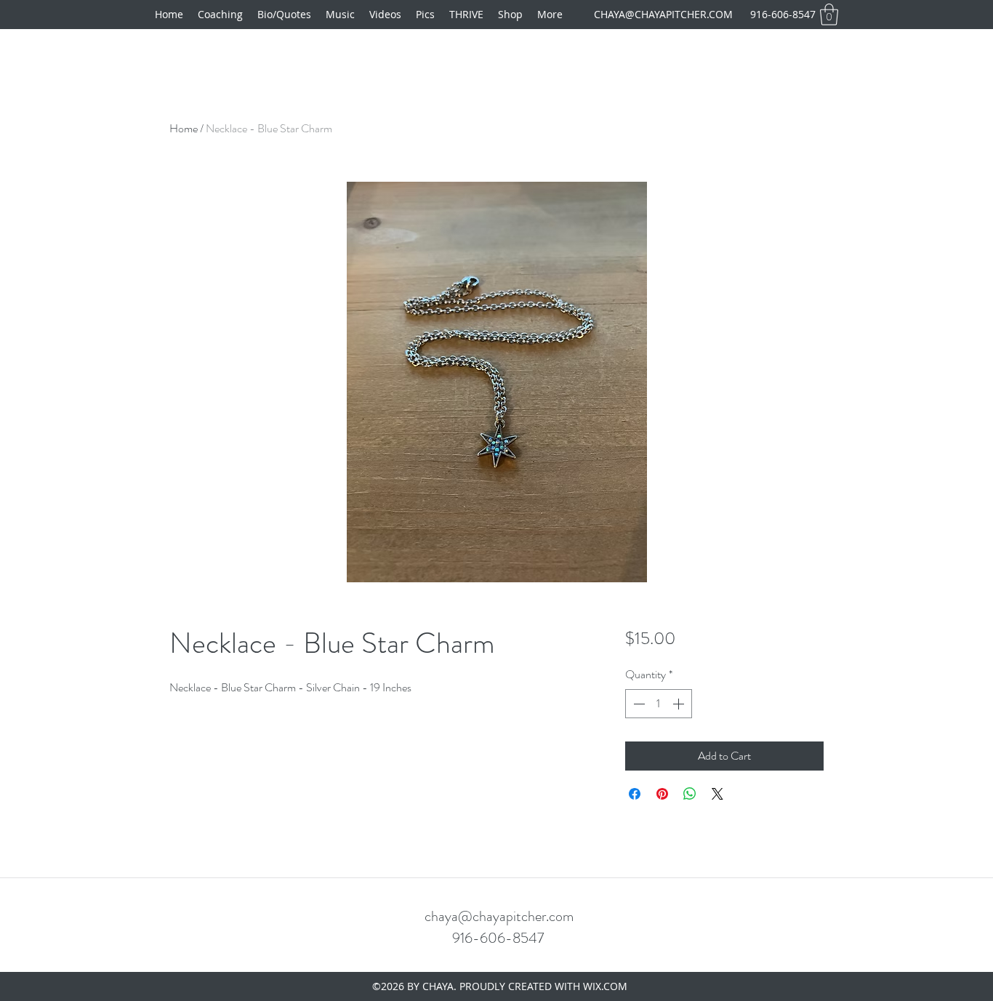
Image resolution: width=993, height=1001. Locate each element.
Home (183, 128)
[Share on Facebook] (634, 794)
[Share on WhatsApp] (690, 794)
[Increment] (680, 703)
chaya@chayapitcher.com (499, 916)
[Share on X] (717, 794)
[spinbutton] (659, 703)
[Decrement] (637, 703)
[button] (829, 14)
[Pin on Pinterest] (662, 794)
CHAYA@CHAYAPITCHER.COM (663, 14)
